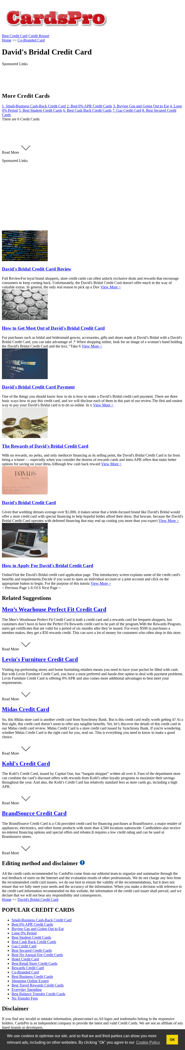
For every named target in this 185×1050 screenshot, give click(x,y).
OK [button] (172, 1040)
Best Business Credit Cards (32, 976)
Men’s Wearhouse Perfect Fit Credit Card (54, 609)
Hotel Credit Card (25, 959)
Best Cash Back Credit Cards (34, 942)
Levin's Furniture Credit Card (40, 659)
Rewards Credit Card (28, 968)
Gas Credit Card (24, 946)
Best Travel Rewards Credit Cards (38, 985)
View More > (110, 287)
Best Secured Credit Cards (32, 950)
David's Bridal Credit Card (38, 899)
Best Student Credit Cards (31, 937)
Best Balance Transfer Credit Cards (38, 994)
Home (6, 899)
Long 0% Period (24, 933)
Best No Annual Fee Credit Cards (37, 955)
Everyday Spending (27, 989)
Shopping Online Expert (30, 981)
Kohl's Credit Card (26, 763)
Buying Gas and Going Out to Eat (38, 929)
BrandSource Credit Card (34, 813)
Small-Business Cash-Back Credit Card (42, 920)
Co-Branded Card (25, 972)
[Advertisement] (92, 196)
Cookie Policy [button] (148, 1042)
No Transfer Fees (25, 998)
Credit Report (38, 36)
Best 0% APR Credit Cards (32, 924)
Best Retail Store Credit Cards (34, 963)
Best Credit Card (14, 36)
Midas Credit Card (25, 709)
